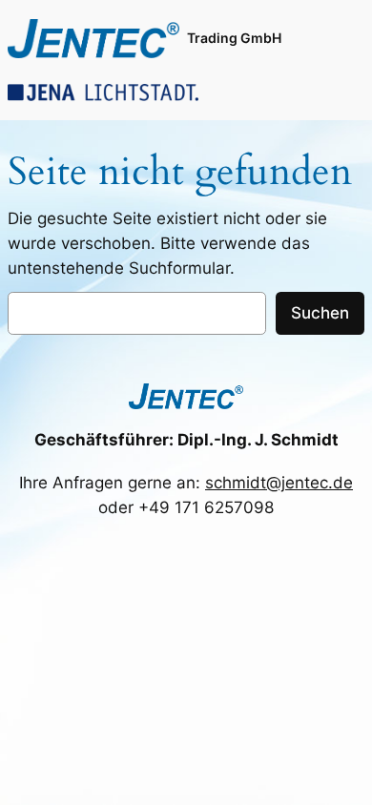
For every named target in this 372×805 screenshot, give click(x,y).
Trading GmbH (234, 38)
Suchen (320, 312)
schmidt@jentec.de (279, 482)
